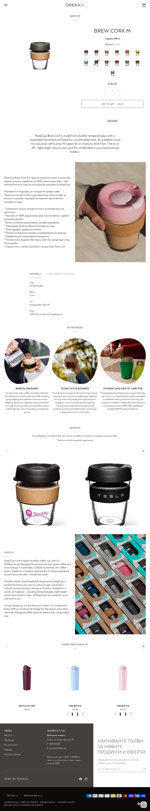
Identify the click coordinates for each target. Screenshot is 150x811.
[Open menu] (8, 5)
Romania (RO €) (32, 795)
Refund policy (12, 805)
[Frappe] (107, 53)
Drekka (10, 802)
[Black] (87, 53)
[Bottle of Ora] (27, 676)
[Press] (128, 63)
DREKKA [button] (8, 730)
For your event (10, 745)
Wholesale (8, 740)
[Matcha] (87, 63)
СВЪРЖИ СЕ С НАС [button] (56, 730)
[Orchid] (83, 714)
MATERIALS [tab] (35, 274)
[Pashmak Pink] (67, 714)
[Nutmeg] (117, 63)
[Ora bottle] (75, 676)
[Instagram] (86, 779)
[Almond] (107, 63)
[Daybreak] (128, 53)
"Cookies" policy (66, 802)
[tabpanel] (75, 298)
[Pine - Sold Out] (97, 63)
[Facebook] (80, 779)
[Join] (143, 768)
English (11, 795)
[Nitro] (117, 53)
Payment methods (12, 754)
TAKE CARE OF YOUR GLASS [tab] (61, 274)
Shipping (8, 749)
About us (8, 735)
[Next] (143, 451)
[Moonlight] (112, 73)
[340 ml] (138, 53)
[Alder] (97, 53)
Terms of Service (29, 802)
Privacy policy (48, 802)
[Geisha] (138, 63)
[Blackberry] (78, 714)
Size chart (112, 121)
